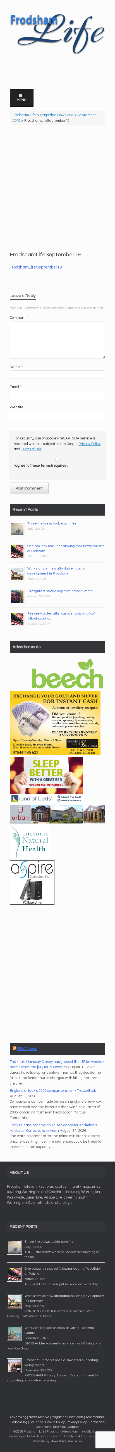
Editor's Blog (19, 1422)
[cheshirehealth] (30, 857)
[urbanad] (57, 822)
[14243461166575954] (32, 904)
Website (16, 407)
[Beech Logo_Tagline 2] (67, 688)
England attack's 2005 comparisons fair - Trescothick (53, 1091)
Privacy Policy (89, 444)
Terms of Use (31, 449)
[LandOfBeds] (46, 802)
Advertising (18, 1417)
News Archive (38, 1417)
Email (15, 387)
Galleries (36, 1422)
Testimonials (94, 1417)
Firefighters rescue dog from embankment (60, 591)
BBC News (27, 1049)
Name (16, 367)
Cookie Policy (55, 1422)
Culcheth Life (39, 1203)
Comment (19, 318)
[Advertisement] (57, 188)
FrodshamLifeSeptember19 (36, 267)
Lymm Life (34, 1197)
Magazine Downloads (67, 1417)
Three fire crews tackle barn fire (51, 523)
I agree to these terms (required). (41, 466)
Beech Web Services (66, 1441)
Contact (73, 1426)
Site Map (59, 1426)
